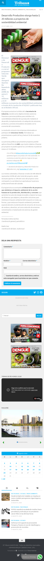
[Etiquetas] (37, 488)
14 (34, 466)
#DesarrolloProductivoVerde (25, 153)
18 (16, 469)
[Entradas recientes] (7, 488)
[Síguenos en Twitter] (34, 292)
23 (4, 473)
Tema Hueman (32, 550)
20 (28, 469)
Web (5, 268)
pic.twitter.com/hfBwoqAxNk (16, 163)
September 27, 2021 (26, 169)
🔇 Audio (37, 398)
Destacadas (6, 9)
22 (39, 469)
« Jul (3, 479)
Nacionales (31, 9)
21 (34, 469)
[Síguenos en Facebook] (41, 292)
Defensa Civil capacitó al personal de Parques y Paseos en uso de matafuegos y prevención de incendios (25, 525)
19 (22, 469)
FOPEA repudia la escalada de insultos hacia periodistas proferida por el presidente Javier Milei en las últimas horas (26, 512)
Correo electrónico (30, 261)
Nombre (7, 261)
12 (22, 466)
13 (28, 466)
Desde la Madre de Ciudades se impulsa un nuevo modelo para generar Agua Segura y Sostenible (26, 498)
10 (10, 466)
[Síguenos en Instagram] (38, 292)
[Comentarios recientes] (27, 488)
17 (10, 469)
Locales (23, 493)
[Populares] (17, 488)
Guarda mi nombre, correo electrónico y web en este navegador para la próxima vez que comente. (21, 277)
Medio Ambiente (18, 9)
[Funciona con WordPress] (16, 550)
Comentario (8, 247)
